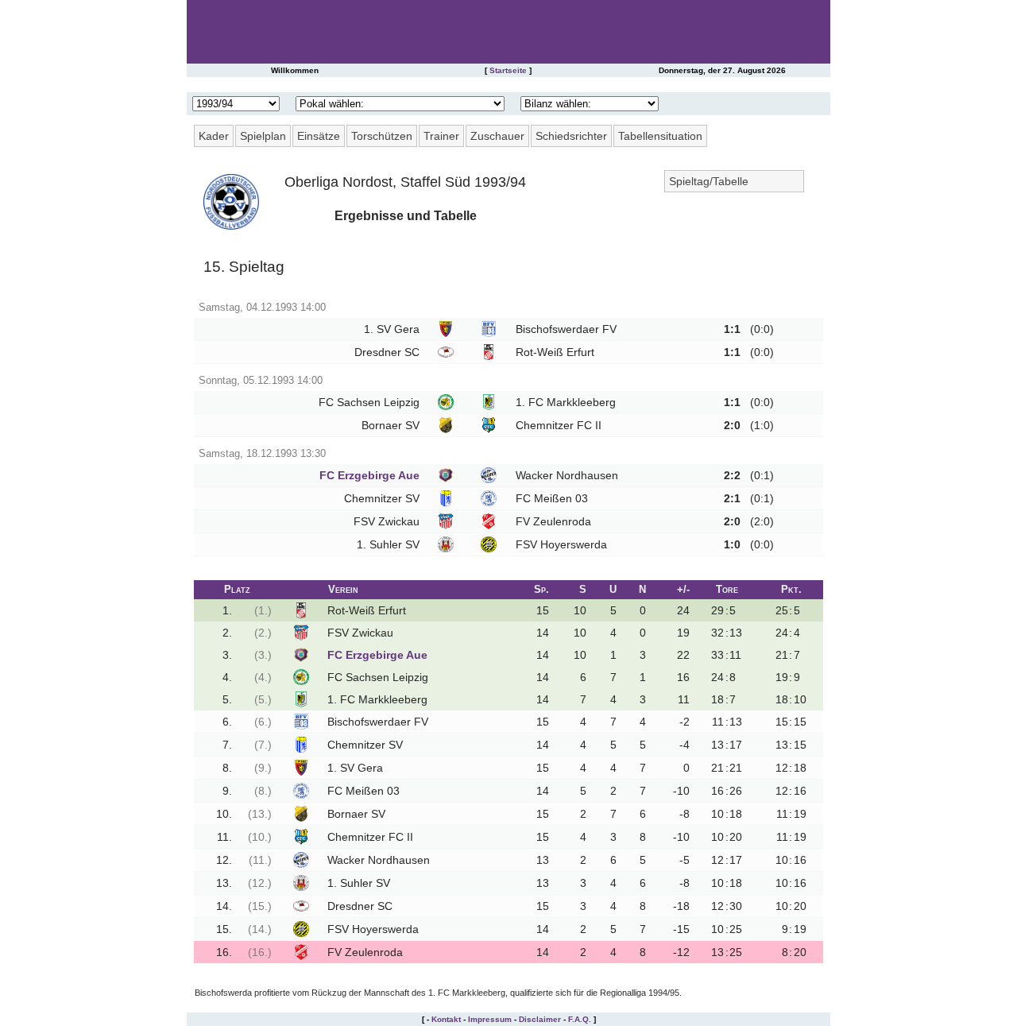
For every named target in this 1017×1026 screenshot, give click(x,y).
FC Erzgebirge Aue (369, 475)
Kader (214, 136)
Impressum (490, 1019)
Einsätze (318, 136)
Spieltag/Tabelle (708, 181)
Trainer (441, 136)
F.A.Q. (579, 1019)
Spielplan (263, 136)
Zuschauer (497, 136)
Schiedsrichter (571, 136)
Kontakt (446, 1019)
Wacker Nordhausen (567, 475)
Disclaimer (540, 1019)
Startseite (508, 70)
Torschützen (381, 136)
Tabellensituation (660, 136)
